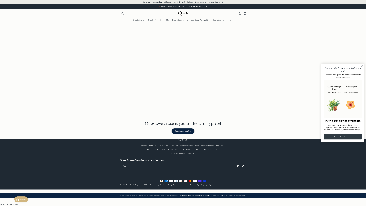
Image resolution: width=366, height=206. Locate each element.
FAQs (177, 149)
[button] (122, 13)
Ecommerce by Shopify (157, 185)
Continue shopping (183, 131)
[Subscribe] (158, 166)
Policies (195, 149)
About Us (152, 146)
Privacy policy (194, 185)
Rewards (191, 153)
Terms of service (182, 185)
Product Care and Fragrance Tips (160, 149)
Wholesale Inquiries (178, 153)
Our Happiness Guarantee (168, 146)
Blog (215, 149)
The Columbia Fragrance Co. (135, 185)
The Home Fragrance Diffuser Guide (209, 146)
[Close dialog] (361, 66)
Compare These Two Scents (343, 137)
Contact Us (185, 149)
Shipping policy (206, 185)
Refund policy (171, 185)
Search (144, 146)
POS (145, 185)
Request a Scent (186, 146)
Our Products (206, 149)
